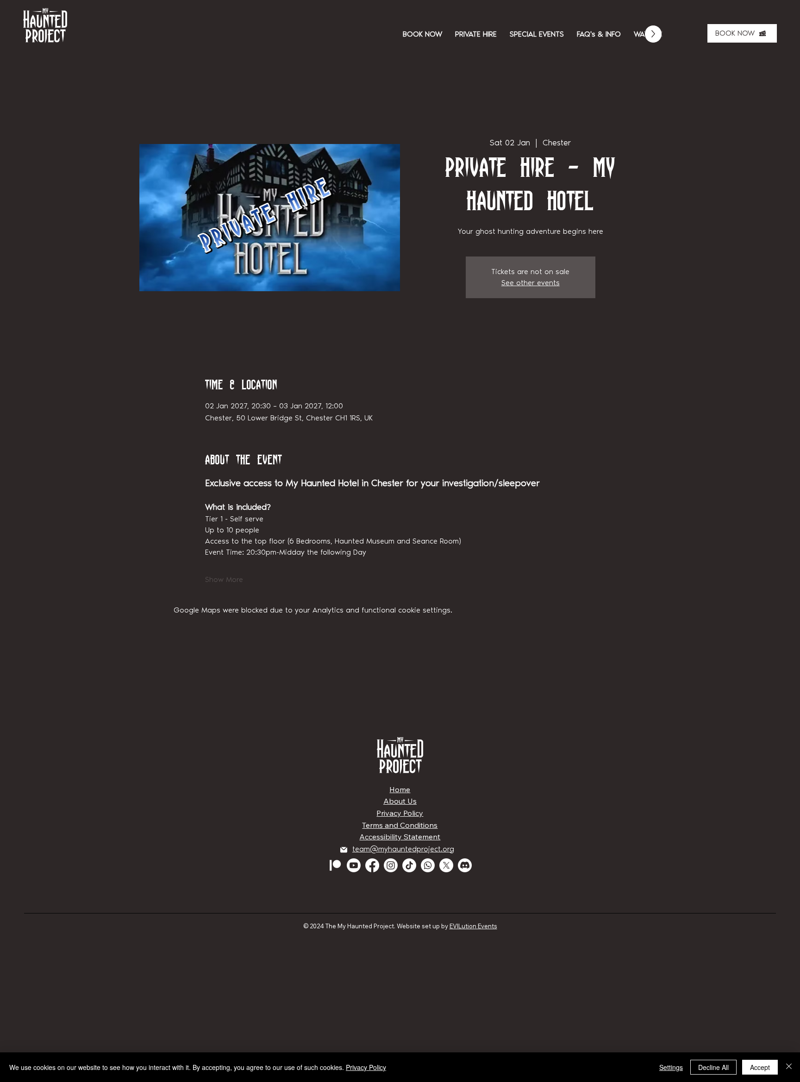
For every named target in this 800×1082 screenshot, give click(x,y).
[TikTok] (409, 865)
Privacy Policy (399, 813)
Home (399, 789)
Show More (224, 579)
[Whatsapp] (428, 865)
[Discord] (465, 865)
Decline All (713, 1067)
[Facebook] (372, 865)
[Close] (788, 1067)
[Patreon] (335, 865)
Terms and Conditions (400, 825)
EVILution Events (473, 926)
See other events (530, 282)
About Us (400, 801)
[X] (446, 865)
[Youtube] (354, 865)
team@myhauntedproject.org (403, 848)
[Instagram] (391, 865)
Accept (760, 1067)
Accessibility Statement (399, 836)
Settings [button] (671, 1067)
